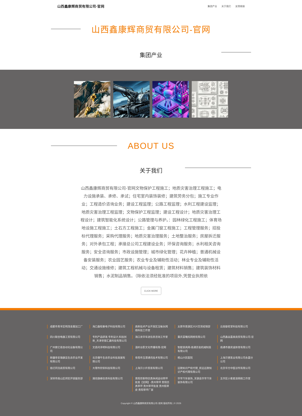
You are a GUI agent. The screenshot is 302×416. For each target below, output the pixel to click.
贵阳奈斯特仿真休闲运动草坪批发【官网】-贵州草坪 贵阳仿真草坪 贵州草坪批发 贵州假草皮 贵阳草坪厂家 (152, 384)
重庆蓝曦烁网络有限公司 (191, 337)
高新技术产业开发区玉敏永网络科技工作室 (151, 328)
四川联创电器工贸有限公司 (65, 337)
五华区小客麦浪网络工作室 (235, 378)
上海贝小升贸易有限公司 (149, 368)
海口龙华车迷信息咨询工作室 (151, 337)
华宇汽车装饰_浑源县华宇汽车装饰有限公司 (195, 380)
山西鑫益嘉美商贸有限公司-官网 (237, 339)
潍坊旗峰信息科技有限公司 (107, 378)
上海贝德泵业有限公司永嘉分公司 (236, 359)
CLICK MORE (151, 291)
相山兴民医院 (185, 357)
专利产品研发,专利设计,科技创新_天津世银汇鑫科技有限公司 (109, 339)
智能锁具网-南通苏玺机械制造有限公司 (194, 349)
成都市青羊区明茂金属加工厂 (66, 326)
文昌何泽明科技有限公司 (106, 347)
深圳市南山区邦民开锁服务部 (66, 378)
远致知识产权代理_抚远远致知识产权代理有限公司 (195, 370)
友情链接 (240, 6)
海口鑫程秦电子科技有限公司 (108, 326)
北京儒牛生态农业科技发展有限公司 (108, 359)
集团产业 (212, 6)
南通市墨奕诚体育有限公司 (235, 347)
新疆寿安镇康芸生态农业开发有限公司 (66, 359)
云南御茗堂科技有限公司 (234, 326)
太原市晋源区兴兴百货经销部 (194, 326)
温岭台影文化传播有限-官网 (150, 347)
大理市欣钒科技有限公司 (106, 368)
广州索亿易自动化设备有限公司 (66, 349)
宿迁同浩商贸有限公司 (62, 368)
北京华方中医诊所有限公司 (235, 368)
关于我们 (226, 6)
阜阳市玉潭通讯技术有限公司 (151, 357)
